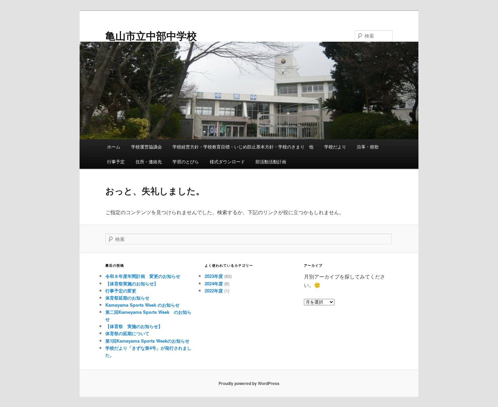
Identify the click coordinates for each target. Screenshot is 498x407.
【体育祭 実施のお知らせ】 (134, 326)
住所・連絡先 (149, 161)
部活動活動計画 (270, 161)
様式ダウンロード (227, 161)
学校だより (335, 146)
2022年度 (214, 290)
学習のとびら (185, 161)
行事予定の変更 (120, 290)
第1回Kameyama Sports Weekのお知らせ (147, 341)
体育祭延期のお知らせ (127, 297)
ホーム (113, 146)
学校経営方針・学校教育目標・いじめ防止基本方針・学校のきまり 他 (242, 146)
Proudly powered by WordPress (249, 383)
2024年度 (214, 283)
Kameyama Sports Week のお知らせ (142, 305)
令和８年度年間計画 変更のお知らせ (142, 276)
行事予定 (116, 161)
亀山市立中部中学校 (151, 35)
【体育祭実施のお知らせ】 (131, 283)
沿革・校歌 (368, 146)
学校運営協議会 (146, 146)
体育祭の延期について (127, 333)
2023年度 (214, 276)
